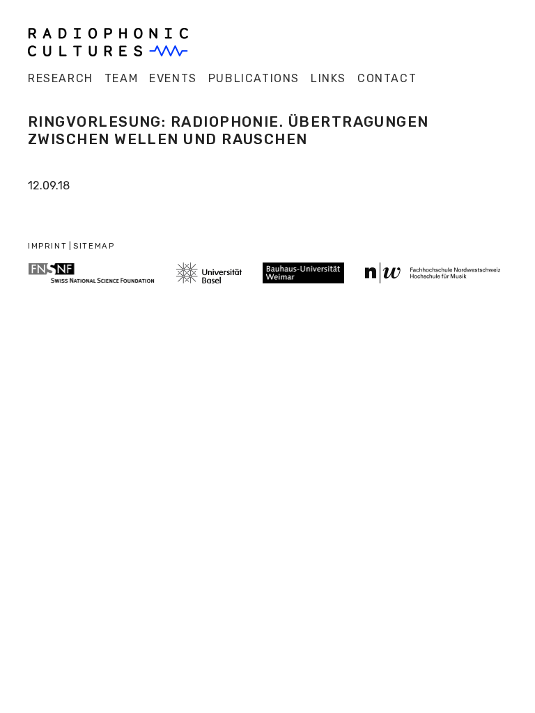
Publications (254, 78)
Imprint (47, 246)
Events (173, 78)
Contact (387, 78)
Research (60, 78)
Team (121, 78)
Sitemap (93, 246)
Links (328, 78)
